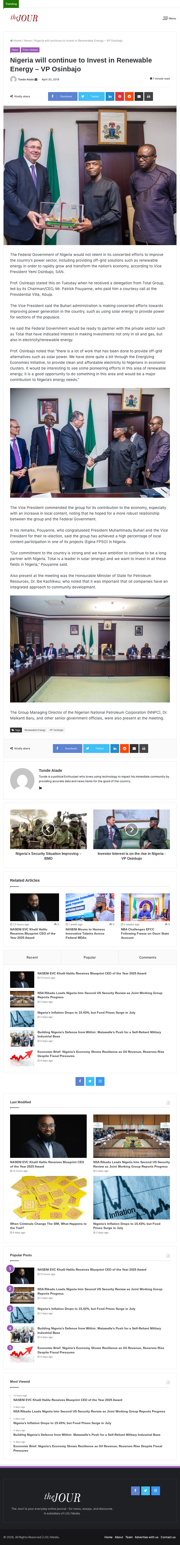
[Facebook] (80, 1081)
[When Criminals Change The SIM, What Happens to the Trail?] (48, 1197)
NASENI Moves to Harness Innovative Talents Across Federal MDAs (85, 933)
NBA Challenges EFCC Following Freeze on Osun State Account (145, 933)
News (28, 40)
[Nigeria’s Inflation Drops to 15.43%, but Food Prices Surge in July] (22, 1019)
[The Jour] (24, 17)
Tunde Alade (26, 79)
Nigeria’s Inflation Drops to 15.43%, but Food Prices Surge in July (86, 1012)
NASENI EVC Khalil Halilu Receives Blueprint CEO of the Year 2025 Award (33, 933)
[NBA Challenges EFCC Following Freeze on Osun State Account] (145, 907)
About (119, 1537)
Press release (30, 49)
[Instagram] (100, 1081)
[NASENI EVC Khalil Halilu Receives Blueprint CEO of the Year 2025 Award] (34, 907)
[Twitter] (90, 1081)
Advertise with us (146, 1537)
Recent (32, 957)
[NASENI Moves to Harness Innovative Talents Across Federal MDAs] (90, 907)
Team (129, 1537)
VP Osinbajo (56, 730)
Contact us (168, 1537)
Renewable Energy (35, 730)
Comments (147, 957)
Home (17, 40)
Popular (90, 957)
